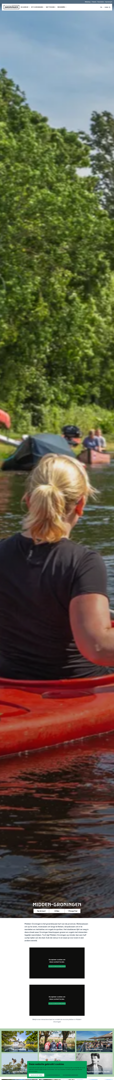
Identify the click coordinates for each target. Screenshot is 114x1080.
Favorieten (100, 1)
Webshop (87, 1)
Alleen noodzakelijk (53, 1075)
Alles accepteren (36, 1075)
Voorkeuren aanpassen (70, 1075)
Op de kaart (108, 1)
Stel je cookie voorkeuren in (57, 966)
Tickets (94, 1)
